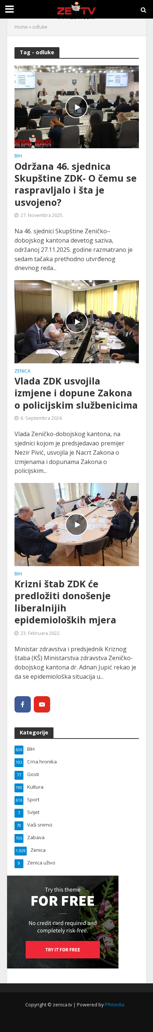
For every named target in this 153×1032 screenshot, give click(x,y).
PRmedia (114, 1005)
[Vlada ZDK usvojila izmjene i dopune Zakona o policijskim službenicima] (76, 321)
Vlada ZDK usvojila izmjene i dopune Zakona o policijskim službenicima (76, 393)
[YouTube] (42, 704)
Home (21, 27)
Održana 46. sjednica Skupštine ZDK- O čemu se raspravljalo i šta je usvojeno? (75, 184)
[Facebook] (22, 704)
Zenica (22, 371)
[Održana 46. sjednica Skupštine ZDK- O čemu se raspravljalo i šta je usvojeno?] (76, 106)
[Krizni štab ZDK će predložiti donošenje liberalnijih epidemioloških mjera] (76, 524)
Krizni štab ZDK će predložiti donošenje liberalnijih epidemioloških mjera (65, 602)
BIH (18, 156)
